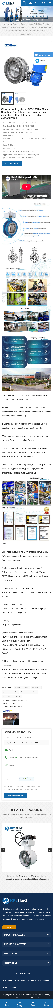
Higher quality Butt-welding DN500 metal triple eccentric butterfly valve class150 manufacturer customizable (26, 878)
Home (9, 24)
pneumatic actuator (10, 692)
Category (16, 24)
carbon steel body (21, 687)
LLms (27, 998)
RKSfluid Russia (19, 980)
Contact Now (11, 163)
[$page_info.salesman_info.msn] (4, 710)
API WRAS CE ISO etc (11, 696)
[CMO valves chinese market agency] (26, 14)
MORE (9, 927)
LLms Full (35, 998)
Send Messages (15, 796)
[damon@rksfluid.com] (7, 710)
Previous (3, 850)
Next (50, 850)
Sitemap (19, 998)
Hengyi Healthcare (9, 987)
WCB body (36, 687)
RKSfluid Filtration (42, 980)
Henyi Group (7, 980)
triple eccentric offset (28, 692)
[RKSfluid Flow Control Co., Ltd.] (8, 3)
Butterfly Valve (26, 24)
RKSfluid (30, 980)
